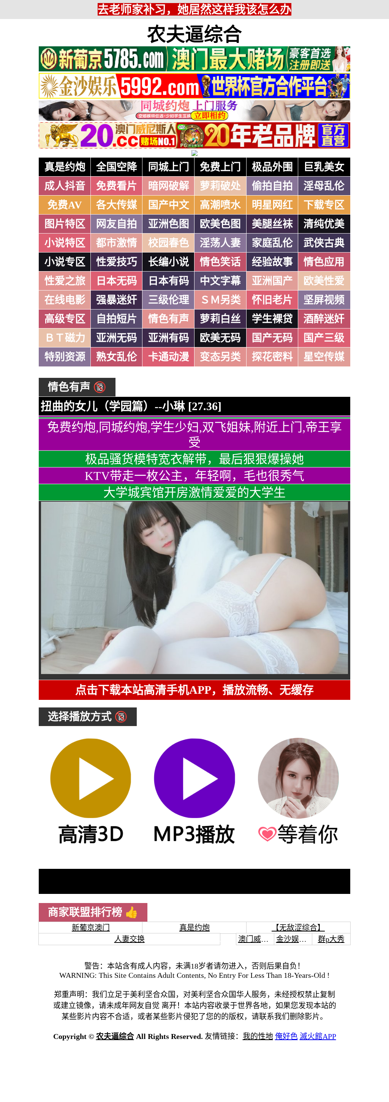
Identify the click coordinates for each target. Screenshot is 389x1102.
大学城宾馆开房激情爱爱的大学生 (194, 492)
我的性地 (258, 1036)
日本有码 (168, 281)
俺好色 (286, 1036)
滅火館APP (318, 1036)
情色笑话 (220, 262)
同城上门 (168, 167)
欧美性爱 (324, 281)
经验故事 (272, 262)
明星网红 (272, 205)
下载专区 (324, 205)
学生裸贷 (272, 319)
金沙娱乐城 (295, 939)
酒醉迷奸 (324, 319)
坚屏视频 (324, 300)
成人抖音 (64, 186)
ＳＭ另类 (220, 300)
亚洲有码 (168, 338)
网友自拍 (116, 224)
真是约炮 (64, 167)
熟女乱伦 (116, 357)
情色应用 (324, 262)
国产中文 (168, 205)
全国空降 (116, 167)
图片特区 (64, 224)
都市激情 (116, 243)
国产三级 (324, 338)
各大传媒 (116, 205)
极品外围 (272, 167)
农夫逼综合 (194, 34)
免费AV (64, 205)
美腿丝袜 (272, 224)
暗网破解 (168, 186)
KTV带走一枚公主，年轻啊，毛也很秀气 (194, 476)
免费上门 (220, 167)
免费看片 (116, 186)
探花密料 (272, 357)
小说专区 (64, 262)
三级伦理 (168, 300)
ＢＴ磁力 (64, 338)
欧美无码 (220, 338)
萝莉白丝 (220, 319)
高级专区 (64, 319)
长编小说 (168, 262)
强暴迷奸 (116, 300)
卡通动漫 (168, 357)
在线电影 (64, 300)
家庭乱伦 (272, 243)
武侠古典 (324, 243)
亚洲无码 (116, 338)
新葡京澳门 (91, 928)
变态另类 (220, 357)
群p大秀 (331, 939)
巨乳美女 (324, 167)
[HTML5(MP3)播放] (194, 844)
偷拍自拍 (272, 186)
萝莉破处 (220, 186)
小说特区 (64, 243)
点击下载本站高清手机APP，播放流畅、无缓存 (194, 690)
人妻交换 (129, 939)
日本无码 (116, 281)
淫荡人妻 (220, 243)
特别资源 (64, 357)
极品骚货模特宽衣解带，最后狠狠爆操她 (194, 459)
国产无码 (272, 338)
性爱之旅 (64, 281)
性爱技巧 (116, 262)
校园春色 (168, 243)
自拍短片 (116, 319)
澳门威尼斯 (257, 939)
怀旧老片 (272, 300)
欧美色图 (220, 224)
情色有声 (168, 319)
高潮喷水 (220, 205)
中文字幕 (220, 281)
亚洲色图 (168, 224)
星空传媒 (324, 357)
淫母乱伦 (324, 186)
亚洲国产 (272, 281)
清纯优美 (324, 224)
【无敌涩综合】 (298, 928)
